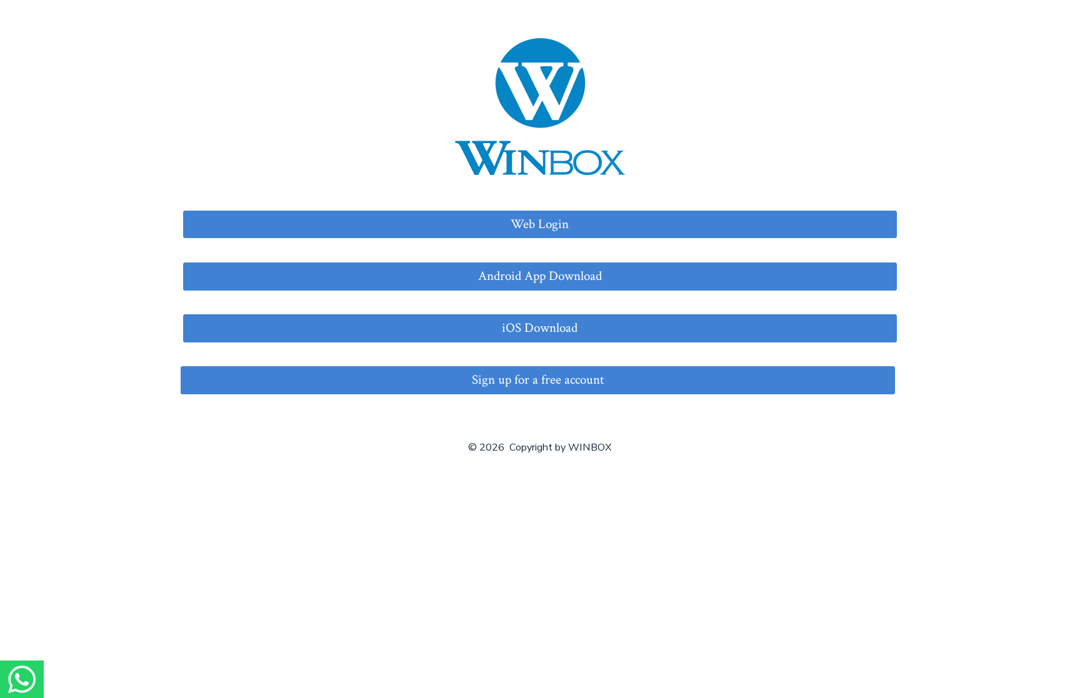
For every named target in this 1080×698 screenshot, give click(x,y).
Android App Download (540, 275)
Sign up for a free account (538, 379)
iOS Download (540, 327)
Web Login (540, 224)
